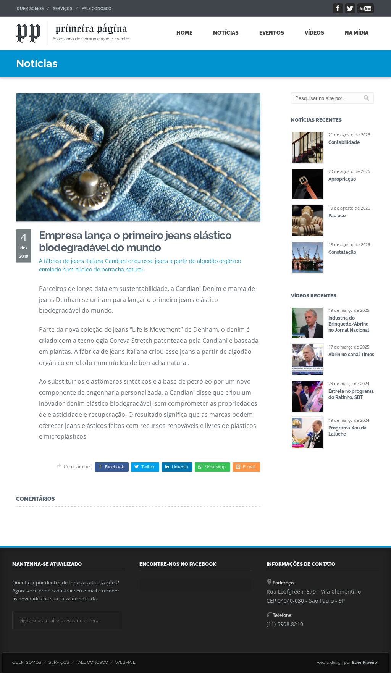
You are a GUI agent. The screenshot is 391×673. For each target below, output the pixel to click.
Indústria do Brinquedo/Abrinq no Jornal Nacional (348, 324)
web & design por (347, 662)
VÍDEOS (314, 33)
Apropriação (342, 179)
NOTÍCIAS (226, 33)
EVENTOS (271, 33)
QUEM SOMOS (30, 8)
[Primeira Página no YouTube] (365, 8)
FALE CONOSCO (96, 8)
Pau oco (337, 215)
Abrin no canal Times (351, 354)
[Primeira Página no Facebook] (338, 8)
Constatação (342, 252)
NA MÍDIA (356, 33)
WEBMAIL (125, 662)
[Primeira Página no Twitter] (350, 8)
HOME (184, 33)
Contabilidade (344, 142)
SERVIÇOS (62, 8)
